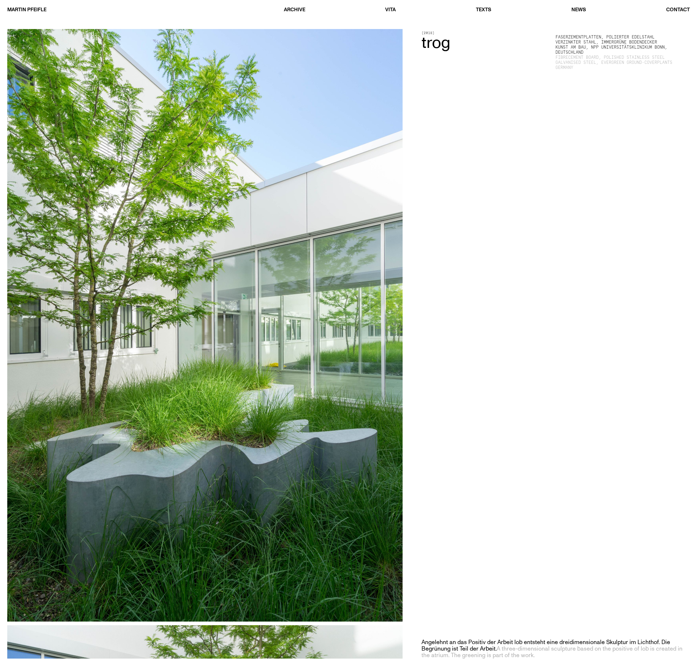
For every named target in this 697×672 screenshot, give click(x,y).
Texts (483, 9)
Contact (678, 9)
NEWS (578, 9)
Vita (390, 9)
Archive (294, 9)
